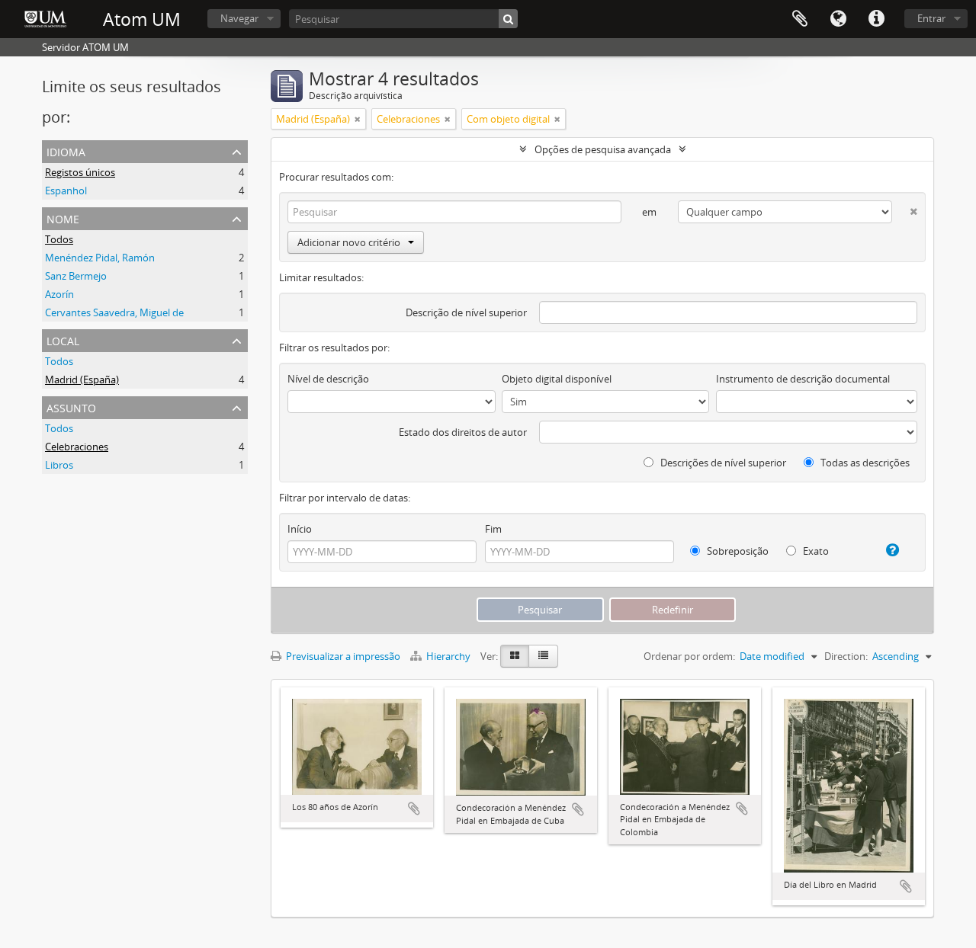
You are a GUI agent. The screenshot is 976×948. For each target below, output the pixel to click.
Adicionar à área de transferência (414, 808)
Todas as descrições (864, 462)
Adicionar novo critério (348, 242)
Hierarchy (448, 656)
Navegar (239, 18)
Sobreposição (737, 551)
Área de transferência (800, 19)
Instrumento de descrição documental (803, 379)
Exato (815, 551)
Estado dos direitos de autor (463, 432)
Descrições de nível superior (722, 462)
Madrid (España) (82, 379)
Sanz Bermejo (76, 276)
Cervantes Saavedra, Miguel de (114, 312)
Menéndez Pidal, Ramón (100, 257)
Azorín (59, 294)
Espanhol (66, 190)
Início (299, 529)
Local (63, 339)
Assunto (71, 406)
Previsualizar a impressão (342, 656)
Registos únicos (80, 172)
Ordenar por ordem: (689, 656)
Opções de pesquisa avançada (603, 149)
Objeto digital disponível (557, 379)
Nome (63, 217)
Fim (493, 529)
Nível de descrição (328, 379)
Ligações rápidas (876, 19)
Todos (59, 239)
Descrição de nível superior (466, 312)
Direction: (846, 656)
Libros (59, 465)
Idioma (838, 19)
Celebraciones (76, 446)
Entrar (931, 18)
